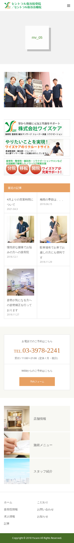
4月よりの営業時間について (20, 202)
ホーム (8, 502)
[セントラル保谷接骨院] (22, 5)
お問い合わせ (45, 509)
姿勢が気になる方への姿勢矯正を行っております (19, 305)
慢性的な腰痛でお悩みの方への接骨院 (19, 249)
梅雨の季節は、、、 (52, 199)
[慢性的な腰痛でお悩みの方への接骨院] (20, 229)
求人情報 (9, 516)
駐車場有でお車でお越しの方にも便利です (52, 252)
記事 (6, 523)
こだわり (42, 502)
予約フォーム (37, 381)
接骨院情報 (11, 509)
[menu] (68, 5)
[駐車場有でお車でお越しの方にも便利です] (53, 229)
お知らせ (42, 516)
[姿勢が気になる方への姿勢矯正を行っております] (20, 282)
